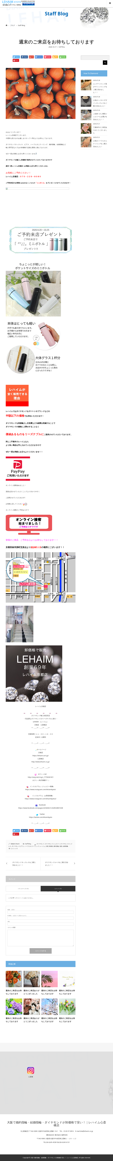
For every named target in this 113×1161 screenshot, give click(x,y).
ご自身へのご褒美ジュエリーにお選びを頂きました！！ (100, 116)
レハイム (42, 846)
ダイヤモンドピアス (18, 846)
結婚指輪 (65, 846)
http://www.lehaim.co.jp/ (40, 762)
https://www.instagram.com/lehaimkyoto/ (40, 789)
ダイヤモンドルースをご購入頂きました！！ (56, 863)
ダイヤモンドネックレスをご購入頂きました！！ (24, 863)
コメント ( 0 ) (58, 888)
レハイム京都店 (40, 706)
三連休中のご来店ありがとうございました (100, 130)
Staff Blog (21, 25)
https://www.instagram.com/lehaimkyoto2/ (40, 799)
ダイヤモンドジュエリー (52, 844)
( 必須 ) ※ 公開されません (17, 915)
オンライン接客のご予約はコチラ (17, 510)
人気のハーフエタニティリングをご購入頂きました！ (100, 144)
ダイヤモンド (40, 844)
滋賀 (60, 846)
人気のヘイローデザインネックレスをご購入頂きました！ (100, 103)
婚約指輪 (56, 846)
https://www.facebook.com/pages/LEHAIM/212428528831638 (40, 808)
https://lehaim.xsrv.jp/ (40, 756)
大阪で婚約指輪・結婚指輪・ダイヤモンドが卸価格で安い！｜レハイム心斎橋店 (56, 1123)
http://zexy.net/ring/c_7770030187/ (40, 777)
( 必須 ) (11, 909)
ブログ (12, 25)
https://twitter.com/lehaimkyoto (40, 817)
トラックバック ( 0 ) (23, 888)
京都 (47, 846)
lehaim (17, 844)
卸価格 (51, 846)
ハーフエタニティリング (31, 846)
